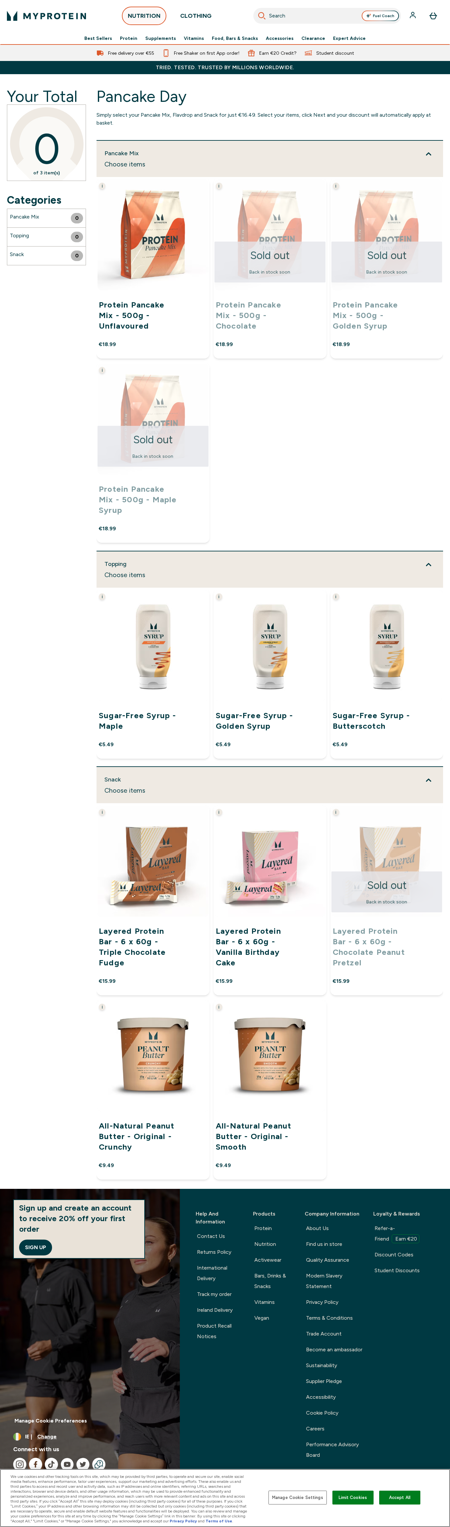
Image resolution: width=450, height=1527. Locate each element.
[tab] (46, 218)
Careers (315, 1428)
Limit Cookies (353, 1497)
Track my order (214, 1294)
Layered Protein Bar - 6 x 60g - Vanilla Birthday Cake (248, 946)
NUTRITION (144, 16)
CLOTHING (195, 16)
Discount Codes (394, 1254)
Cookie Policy (322, 1413)
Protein (128, 38)
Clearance (313, 38)
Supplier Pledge (324, 1381)
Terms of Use (219, 1521)
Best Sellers (98, 38)
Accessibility (321, 1397)
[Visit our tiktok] (51, 1464)
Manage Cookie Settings (297, 1497)
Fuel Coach (383, 16)
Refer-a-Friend (396, 1233)
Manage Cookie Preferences (50, 1421)
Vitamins (194, 38)
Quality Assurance (327, 1260)
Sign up (35, 1247)
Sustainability (321, 1365)
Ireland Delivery (215, 1310)
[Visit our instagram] (19, 1464)
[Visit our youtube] (67, 1464)
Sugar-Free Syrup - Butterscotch (371, 720)
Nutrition (265, 1244)
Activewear (267, 1260)
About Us (317, 1228)
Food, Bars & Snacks (235, 38)
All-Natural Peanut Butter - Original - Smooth (254, 1136)
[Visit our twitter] (83, 1464)
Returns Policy (214, 1252)
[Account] (413, 15)
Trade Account (324, 1333)
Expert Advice (349, 38)
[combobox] (327, 16)
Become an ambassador (334, 1349)
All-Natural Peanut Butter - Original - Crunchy (137, 1136)
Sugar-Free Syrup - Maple (137, 720)
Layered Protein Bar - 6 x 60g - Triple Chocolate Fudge (132, 946)
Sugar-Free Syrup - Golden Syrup (254, 720)
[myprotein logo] (46, 16)
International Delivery (212, 1273)
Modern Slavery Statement (324, 1281)
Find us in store (324, 1244)
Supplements (160, 38)
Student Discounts (397, 1270)
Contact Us (211, 1236)
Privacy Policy (322, 1302)
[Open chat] (98, 1464)
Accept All (399, 1497)
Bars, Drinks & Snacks (270, 1281)
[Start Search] (262, 16)
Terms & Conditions (329, 1318)
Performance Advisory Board (332, 1450)
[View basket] (433, 16)
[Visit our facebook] (35, 1464)
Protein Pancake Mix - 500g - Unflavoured (131, 315)
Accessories (280, 38)
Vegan (261, 1318)
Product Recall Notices (214, 1331)
